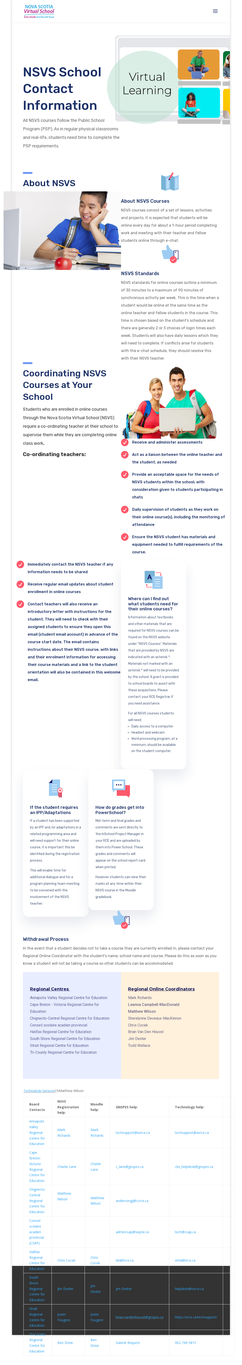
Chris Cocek (66, 1260)
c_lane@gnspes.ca (129, 1166)
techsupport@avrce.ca (133, 1132)
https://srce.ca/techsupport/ (196, 1317)
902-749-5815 (185, 1342)
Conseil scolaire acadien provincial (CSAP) (36, 1231)
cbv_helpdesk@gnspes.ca (194, 1166)
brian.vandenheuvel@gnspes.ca (139, 1317)
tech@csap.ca (185, 1232)
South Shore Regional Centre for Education (37, 1288)
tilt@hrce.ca (125, 1260)
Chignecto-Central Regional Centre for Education (37, 1200)
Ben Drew (65, 1342)
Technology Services (39, 1090)
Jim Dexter (65, 1288)
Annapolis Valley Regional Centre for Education (37, 1132)
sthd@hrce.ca (185, 1260)
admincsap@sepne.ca (132, 1232)
